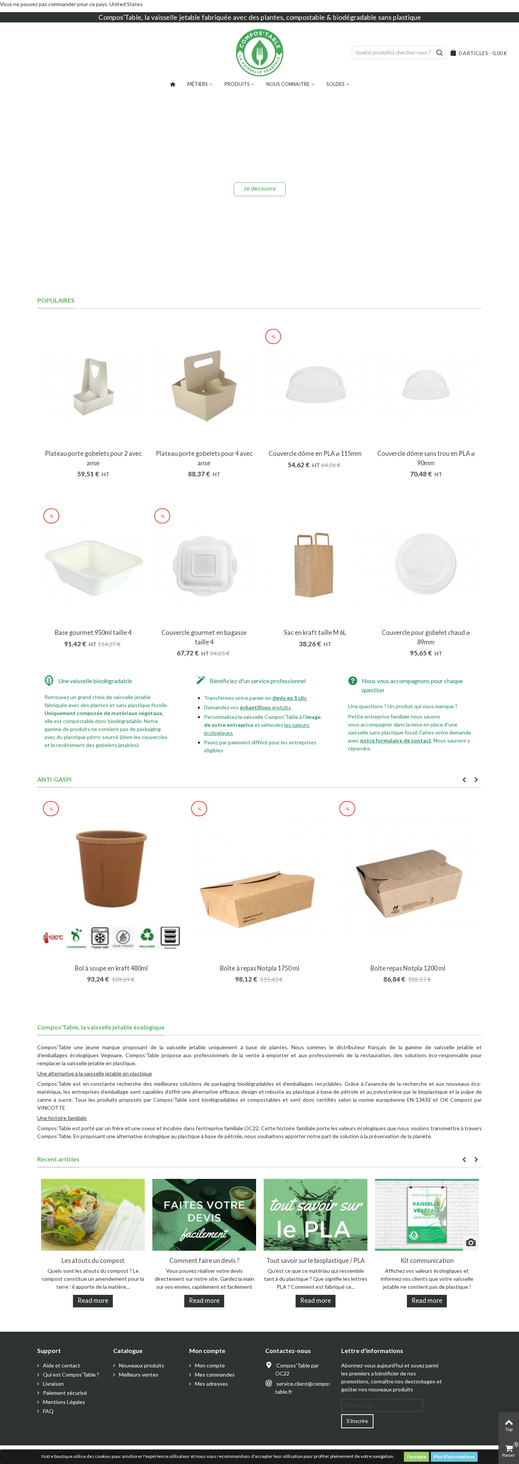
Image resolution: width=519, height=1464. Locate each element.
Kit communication (427, 1260)
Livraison (53, 1383)
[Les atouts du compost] (93, 1214)
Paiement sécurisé (64, 1392)
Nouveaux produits (141, 1365)
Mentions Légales (63, 1402)
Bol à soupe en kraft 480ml (111, 968)
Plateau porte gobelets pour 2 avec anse (93, 458)
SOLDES (335, 84)
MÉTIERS (197, 84)
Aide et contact (61, 1365)
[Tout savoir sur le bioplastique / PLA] (315, 1214)
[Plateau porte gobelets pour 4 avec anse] (204, 386)
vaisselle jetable (175, 17)
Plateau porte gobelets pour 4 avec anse (204, 458)
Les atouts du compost (93, 1260)
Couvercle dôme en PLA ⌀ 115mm (315, 453)
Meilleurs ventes (138, 1374)
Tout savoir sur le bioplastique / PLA (315, 1260)
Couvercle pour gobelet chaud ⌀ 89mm (426, 637)
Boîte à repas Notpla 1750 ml (259, 968)
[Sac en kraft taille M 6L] (315, 565)
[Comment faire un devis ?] (204, 1214)
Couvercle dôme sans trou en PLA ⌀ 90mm (426, 458)
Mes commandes (214, 1374)
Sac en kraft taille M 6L (315, 632)
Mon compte (209, 1365)
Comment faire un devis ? (204, 1260)
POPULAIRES (55, 300)
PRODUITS (237, 84)
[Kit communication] (427, 1214)
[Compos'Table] (260, 52)
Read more (93, 1300)
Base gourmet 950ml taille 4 (93, 632)
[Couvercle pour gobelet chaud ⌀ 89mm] (426, 565)
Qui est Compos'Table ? (70, 1374)
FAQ (48, 1411)
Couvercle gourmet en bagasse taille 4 (204, 637)
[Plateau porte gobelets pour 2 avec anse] (93, 386)
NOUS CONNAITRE (288, 84)
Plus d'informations (454, 1456)
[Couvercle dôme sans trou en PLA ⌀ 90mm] (426, 386)
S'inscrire (357, 1421)
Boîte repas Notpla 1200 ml (407, 968)
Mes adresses (211, 1383)
